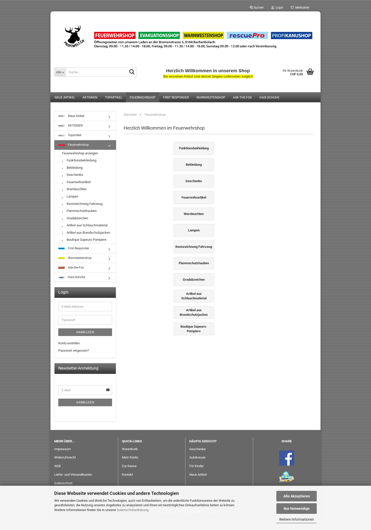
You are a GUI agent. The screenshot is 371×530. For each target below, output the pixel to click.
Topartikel (113, 97)
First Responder (176, 97)
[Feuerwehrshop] (185, 36)
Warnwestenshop (210, 97)
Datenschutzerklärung (132, 510)
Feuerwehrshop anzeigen (80, 153)
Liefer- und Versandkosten (73, 474)
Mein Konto (130, 457)
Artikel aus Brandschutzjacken (88, 232)
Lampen (72, 196)
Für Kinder (196, 466)
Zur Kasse (129, 466)
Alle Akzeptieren (296, 496)
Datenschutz (63, 483)
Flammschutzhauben (81, 211)
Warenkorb (130, 449)
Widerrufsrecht (65, 457)
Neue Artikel (65, 97)
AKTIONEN (90, 97)
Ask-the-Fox (242, 97)
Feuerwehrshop (142, 97)
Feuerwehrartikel (78, 182)
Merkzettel (301, 7)
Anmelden (85, 332)
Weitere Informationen (296, 519)
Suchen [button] (258, 7)
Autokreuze (197, 457)
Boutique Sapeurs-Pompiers (86, 240)
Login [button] (278, 7)
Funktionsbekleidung (81, 160)
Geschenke (74, 175)
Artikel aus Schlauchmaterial (87, 225)
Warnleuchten (76, 189)
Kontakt (127, 474)
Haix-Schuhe (269, 97)
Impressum (62, 449)
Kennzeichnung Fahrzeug (84, 204)
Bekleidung (74, 168)
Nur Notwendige (297, 509)
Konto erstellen (69, 343)
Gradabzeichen (77, 218)
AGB (57, 466)
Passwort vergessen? (73, 350)
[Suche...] (132, 72)
